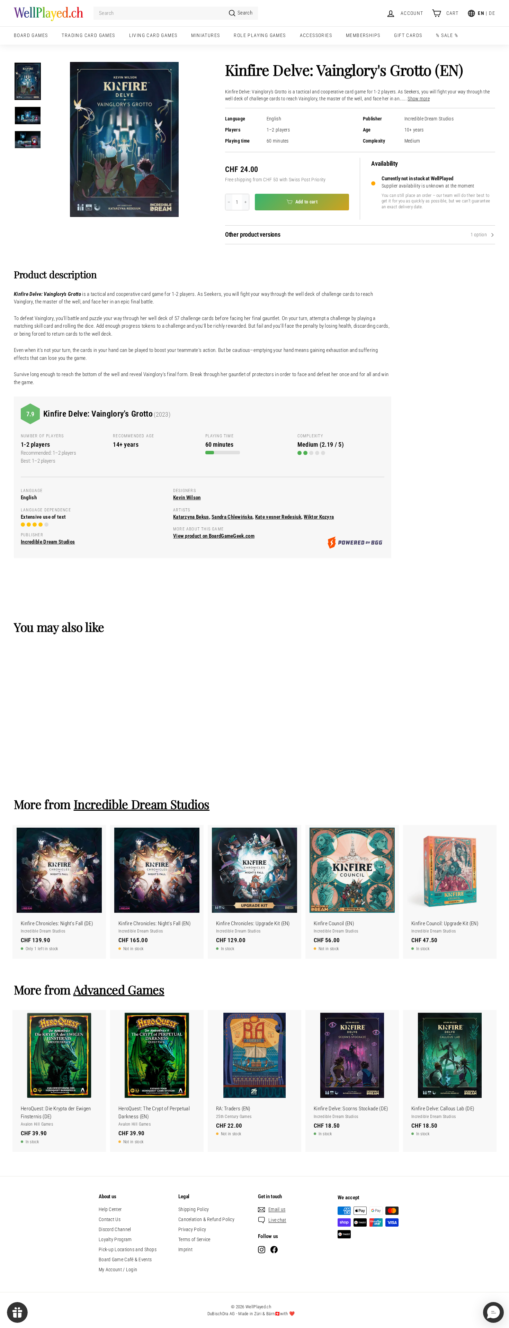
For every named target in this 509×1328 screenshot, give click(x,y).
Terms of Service (194, 1239)
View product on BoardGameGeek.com (213, 536)
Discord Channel (115, 1229)
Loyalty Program (115, 1239)
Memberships (363, 35)
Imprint (185, 1249)
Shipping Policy (193, 1209)
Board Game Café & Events (125, 1259)
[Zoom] (124, 139)
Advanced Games (118, 989)
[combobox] (175, 13)
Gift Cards (408, 35)
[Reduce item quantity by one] (228, 202)
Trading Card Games (88, 35)
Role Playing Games (260, 35)
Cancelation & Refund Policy (206, 1219)
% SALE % (447, 35)
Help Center (110, 1209)
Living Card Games (153, 35)
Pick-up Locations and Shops (128, 1249)
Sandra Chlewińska (232, 517)
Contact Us (109, 1219)
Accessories (316, 35)
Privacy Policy (192, 1229)
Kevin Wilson (187, 497)
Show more (419, 99)
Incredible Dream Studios (429, 119)
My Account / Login (118, 1269)
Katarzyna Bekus (191, 517)
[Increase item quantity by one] (245, 202)
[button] (493, 1312)
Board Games (31, 35)
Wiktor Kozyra (319, 517)
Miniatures (205, 35)
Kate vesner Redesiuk (278, 517)
